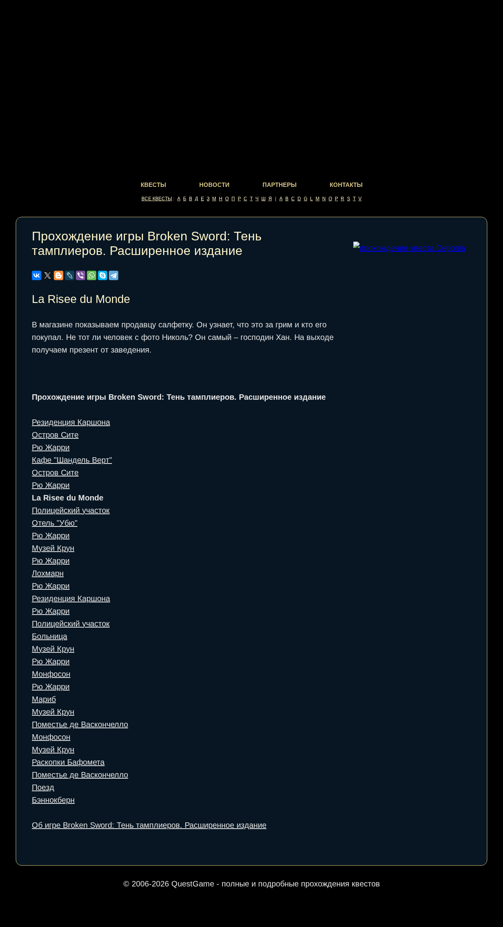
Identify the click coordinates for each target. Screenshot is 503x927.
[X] (47, 275)
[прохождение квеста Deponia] (409, 248)
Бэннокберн (53, 800)
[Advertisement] (412, 385)
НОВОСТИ (214, 184)
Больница (49, 636)
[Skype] (102, 275)
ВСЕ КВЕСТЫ (156, 198)
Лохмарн (48, 573)
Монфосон (51, 674)
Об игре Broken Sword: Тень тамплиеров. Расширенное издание (149, 825)
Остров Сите (55, 434)
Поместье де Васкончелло (80, 724)
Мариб (44, 699)
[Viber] (80, 275)
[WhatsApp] (91, 275)
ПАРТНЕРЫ (280, 184)
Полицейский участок (71, 510)
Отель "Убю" (54, 523)
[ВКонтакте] (36, 275)
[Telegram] (113, 275)
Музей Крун (53, 548)
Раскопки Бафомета (68, 762)
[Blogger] (58, 275)
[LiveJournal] (69, 275)
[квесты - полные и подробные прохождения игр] (251, 24)
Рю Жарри (51, 447)
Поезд (43, 787)
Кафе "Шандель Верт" (72, 460)
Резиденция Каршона (71, 422)
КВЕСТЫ (153, 184)
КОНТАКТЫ (346, 184)
